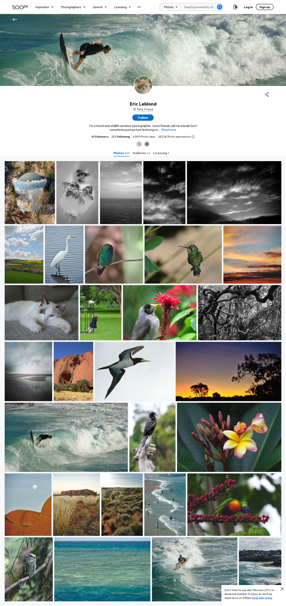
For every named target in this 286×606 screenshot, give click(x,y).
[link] (30, 192)
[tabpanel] (143, 381)
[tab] (121, 152)
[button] (220, 7)
